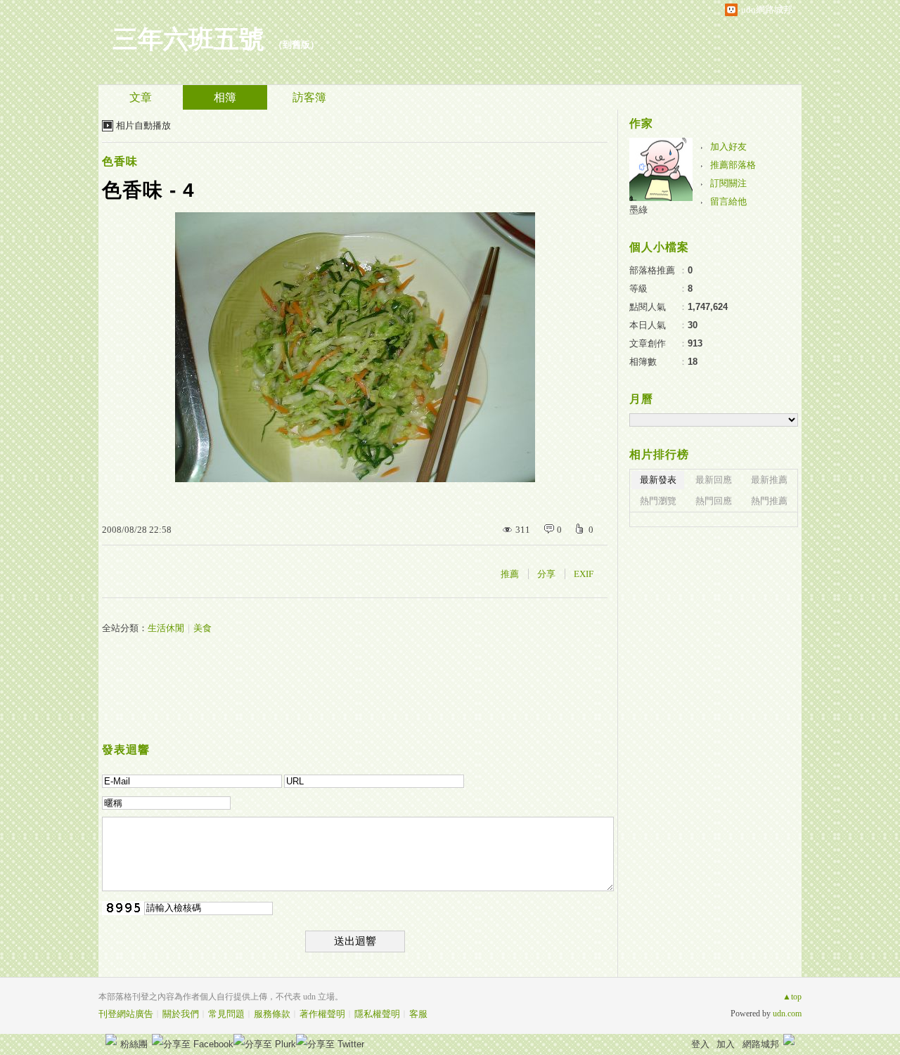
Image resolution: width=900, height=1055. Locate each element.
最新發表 (658, 479)
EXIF (583, 574)
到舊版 (296, 44)
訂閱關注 (728, 183)
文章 (140, 97)
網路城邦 (760, 1044)
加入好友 (728, 146)
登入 (700, 1044)
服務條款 (272, 1014)
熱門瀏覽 (658, 501)
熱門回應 (713, 501)
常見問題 (226, 1014)
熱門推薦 (769, 501)
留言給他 (728, 201)
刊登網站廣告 (125, 1014)
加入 (725, 1044)
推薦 (510, 574)
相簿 (225, 97)
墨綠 (638, 210)
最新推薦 (769, 479)
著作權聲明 (322, 1014)
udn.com (787, 1013)
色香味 (120, 161)
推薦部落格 (733, 165)
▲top (792, 997)
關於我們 (180, 1014)
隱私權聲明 (377, 1014)
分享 (546, 574)
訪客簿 (309, 97)
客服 (418, 1014)
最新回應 (713, 479)
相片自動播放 (143, 125)
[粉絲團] (111, 1039)
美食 (202, 628)
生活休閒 (166, 628)
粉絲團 (134, 1044)
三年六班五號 (188, 39)
